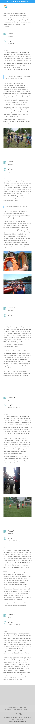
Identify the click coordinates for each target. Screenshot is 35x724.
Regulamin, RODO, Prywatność (16, 707)
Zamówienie (18, 709)
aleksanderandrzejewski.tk (17, 721)
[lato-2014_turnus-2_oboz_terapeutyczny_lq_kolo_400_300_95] (18, 271)
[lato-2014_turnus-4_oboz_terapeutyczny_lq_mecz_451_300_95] (18, 517)
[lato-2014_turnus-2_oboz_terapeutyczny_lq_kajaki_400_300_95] (18, 294)
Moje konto (8, 709)
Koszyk (26, 709)
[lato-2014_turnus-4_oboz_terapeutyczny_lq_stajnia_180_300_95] (12, 494)
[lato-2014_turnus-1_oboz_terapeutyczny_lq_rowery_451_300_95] (18, 148)
